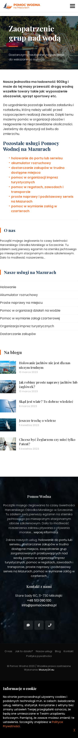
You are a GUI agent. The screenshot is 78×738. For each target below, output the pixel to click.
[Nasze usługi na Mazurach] (39, 283)
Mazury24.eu (46, 669)
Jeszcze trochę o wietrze (37, 420)
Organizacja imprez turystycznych (27, 326)
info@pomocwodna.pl (39, 605)
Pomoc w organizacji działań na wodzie (30, 310)
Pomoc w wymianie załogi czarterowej (30, 318)
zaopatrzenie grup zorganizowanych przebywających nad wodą (39, 553)
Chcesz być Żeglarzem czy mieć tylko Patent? (47, 441)
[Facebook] (39, 625)
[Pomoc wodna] (49, 625)
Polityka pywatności (39, 656)
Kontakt (68, 651)
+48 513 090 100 (39, 600)
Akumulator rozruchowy (19, 295)
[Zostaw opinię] (28, 625)
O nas (9, 230)
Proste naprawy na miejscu (21, 302)
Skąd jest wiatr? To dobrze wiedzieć (46, 401)
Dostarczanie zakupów (18, 334)
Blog (58, 651)
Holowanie (8, 287)
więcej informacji (46, 532)
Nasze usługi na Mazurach (30, 272)
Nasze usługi (44, 651)
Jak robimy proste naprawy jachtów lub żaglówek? (48, 384)
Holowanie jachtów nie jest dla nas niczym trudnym (44, 365)
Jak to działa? (24, 651)
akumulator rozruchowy (31, 163)
